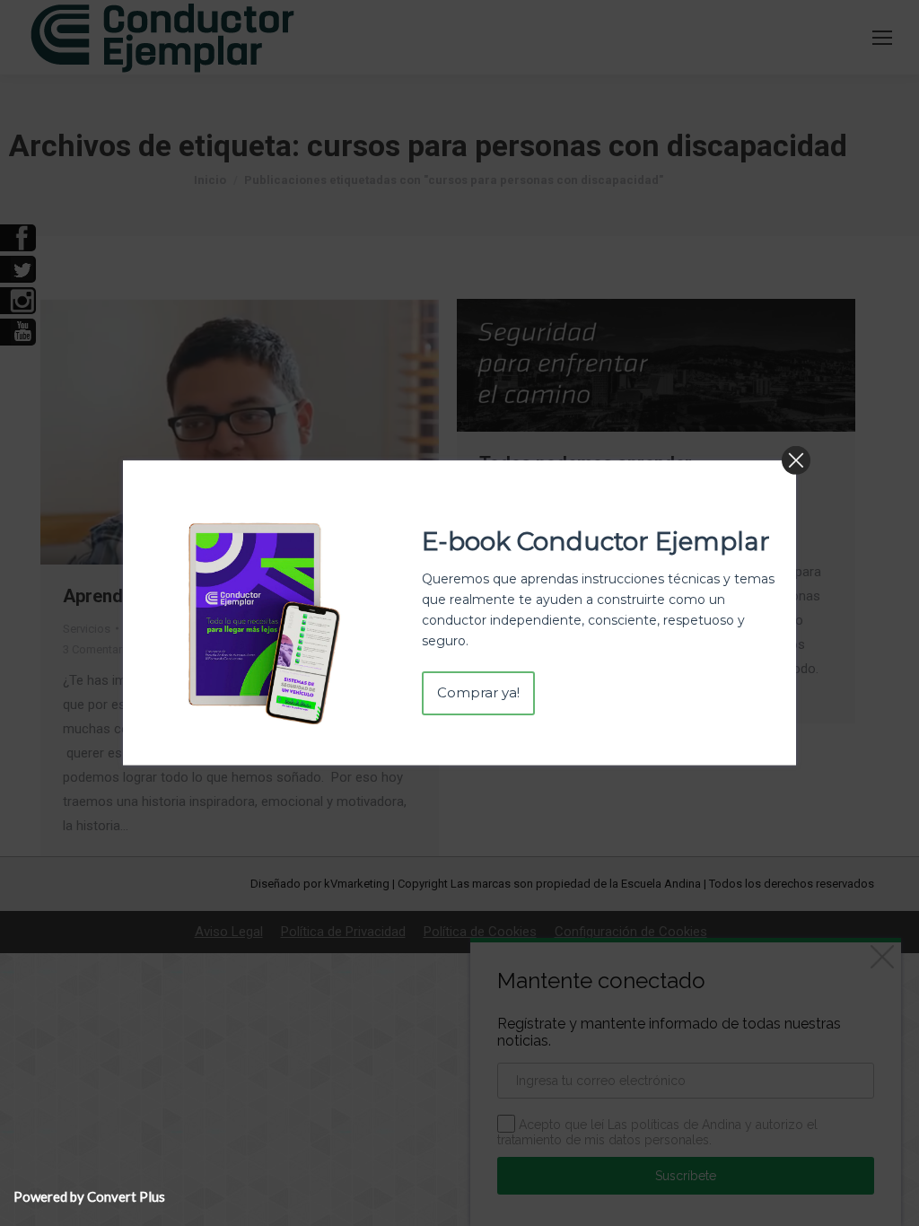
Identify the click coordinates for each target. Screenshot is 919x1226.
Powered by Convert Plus (89, 1196)
